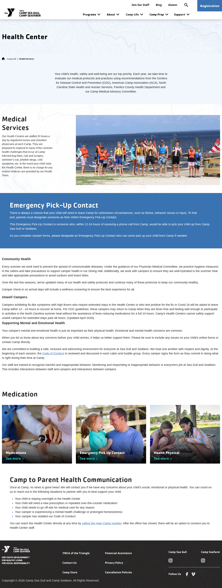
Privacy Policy (114, 562)
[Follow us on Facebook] (187, 573)
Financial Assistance (118, 553)
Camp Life (11, 59)
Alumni (172, 5)
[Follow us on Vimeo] (193, 573)
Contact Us (69, 562)
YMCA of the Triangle (76, 553)
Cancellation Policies (118, 572)
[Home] (3, 59)
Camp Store (69, 572)
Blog (159, 5)
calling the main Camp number (101, 523)
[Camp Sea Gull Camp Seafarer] (23, 12)
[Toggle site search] (186, 4)
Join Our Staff (140, 5)
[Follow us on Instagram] (170, 560)
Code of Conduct (53, 353)
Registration (209, 6)
